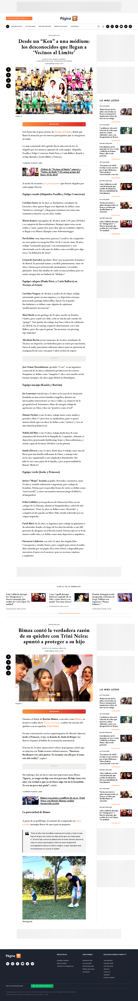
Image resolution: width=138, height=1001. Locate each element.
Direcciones (62, 963)
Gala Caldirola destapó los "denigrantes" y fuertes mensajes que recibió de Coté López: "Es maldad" (109, 226)
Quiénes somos (63, 960)
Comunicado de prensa (63, 61)
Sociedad (75, 26)
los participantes (51, 183)
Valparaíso (108, 960)
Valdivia (107, 972)
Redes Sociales (60, 26)
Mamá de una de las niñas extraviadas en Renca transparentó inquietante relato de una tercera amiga (108, 114)
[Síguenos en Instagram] (112, 26)
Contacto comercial (65, 966)
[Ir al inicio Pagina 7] (69, 18)
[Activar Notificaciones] (103, 26)
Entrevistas (16, 26)
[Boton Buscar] (98, 26)
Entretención (45, 26)
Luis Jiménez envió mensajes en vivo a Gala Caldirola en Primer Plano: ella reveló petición (109, 151)
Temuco (107, 969)
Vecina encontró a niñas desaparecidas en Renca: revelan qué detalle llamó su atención (109, 207)
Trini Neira (53, 726)
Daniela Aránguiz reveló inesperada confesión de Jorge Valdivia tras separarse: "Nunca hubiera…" (103, 599)
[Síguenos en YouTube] (121, 26)
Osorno (107, 975)
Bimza (78, 719)
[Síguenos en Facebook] (116, 26)
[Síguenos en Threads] (130, 26)
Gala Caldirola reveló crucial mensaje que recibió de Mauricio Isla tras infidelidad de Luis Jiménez (109, 188)
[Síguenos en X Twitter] (107, 26)
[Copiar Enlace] (8, 80)
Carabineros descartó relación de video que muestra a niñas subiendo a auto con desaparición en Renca (109, 132)
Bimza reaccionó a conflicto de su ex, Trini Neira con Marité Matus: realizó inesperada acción (62, 800)
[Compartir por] (8, 85)
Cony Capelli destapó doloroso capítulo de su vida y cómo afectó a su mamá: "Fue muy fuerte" (60, 598)
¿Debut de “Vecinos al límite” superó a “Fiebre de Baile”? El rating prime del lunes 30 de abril (60, 172)
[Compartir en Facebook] (8, 69)
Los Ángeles (108, 966)
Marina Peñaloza (59, 648)
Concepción (108, 963)
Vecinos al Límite (63, 131)
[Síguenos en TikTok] (125, 26)
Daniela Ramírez (59, 59)
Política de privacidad (14, 986)
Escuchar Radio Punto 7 (18, 18)
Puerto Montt (109, 977)
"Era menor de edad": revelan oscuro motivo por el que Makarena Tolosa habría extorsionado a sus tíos (109, 170)
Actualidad (30, 26)
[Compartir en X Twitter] (8, 75)
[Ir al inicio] (7, 26)
